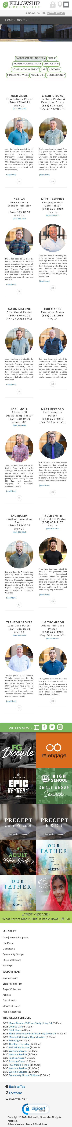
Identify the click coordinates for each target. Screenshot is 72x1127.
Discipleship (9, 949)
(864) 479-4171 (19, 109)
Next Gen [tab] (54, 69)
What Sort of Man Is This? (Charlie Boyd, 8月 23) (36, 919)
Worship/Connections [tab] (27, 64)
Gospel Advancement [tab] (25, 69)
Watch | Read (11, 972)
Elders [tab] (52, 58)
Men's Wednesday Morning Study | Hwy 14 (32, 1034)
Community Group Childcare (24, 1075)
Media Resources (12, 1012)
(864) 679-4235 (52, 638)
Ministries (9, 931)
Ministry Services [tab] (18, 75)
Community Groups (13, 954)
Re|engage (14, 1040)
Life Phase (8, 943)
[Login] (53, 6)
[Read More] (11, 175)
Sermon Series (10, 978)
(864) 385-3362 (19, 532)
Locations (15, 1093)
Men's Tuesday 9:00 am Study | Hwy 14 (30, 1023)
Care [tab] (44, 69)
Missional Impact (12, 960)
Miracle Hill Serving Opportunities (27, 1037)
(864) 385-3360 (19, 219)
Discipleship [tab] (51, 64)
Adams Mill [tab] (38, 75)
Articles (7, 995)
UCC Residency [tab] (56, 75)
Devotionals (9, 1000)
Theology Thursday (19, 1044)
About (21, 20)
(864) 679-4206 (52, 215)
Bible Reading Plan (12, 984)
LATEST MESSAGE (56, 13)
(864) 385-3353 (19, 635)
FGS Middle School (19, 1047)
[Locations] (60, 6)
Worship (7, 965)
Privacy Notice (16, 1124)
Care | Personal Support (15, 937)
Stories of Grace (11, 1006)
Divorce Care (16, 1027)
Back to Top (16, 1086)
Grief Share (15, 1030)
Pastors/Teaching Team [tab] (31, 58)
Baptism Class (16, 1058)
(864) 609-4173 (52, 529)
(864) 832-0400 (19, 425)
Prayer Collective (12, 989)
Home (9, 20)
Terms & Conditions (36, 1124)
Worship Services (18, 1051)
